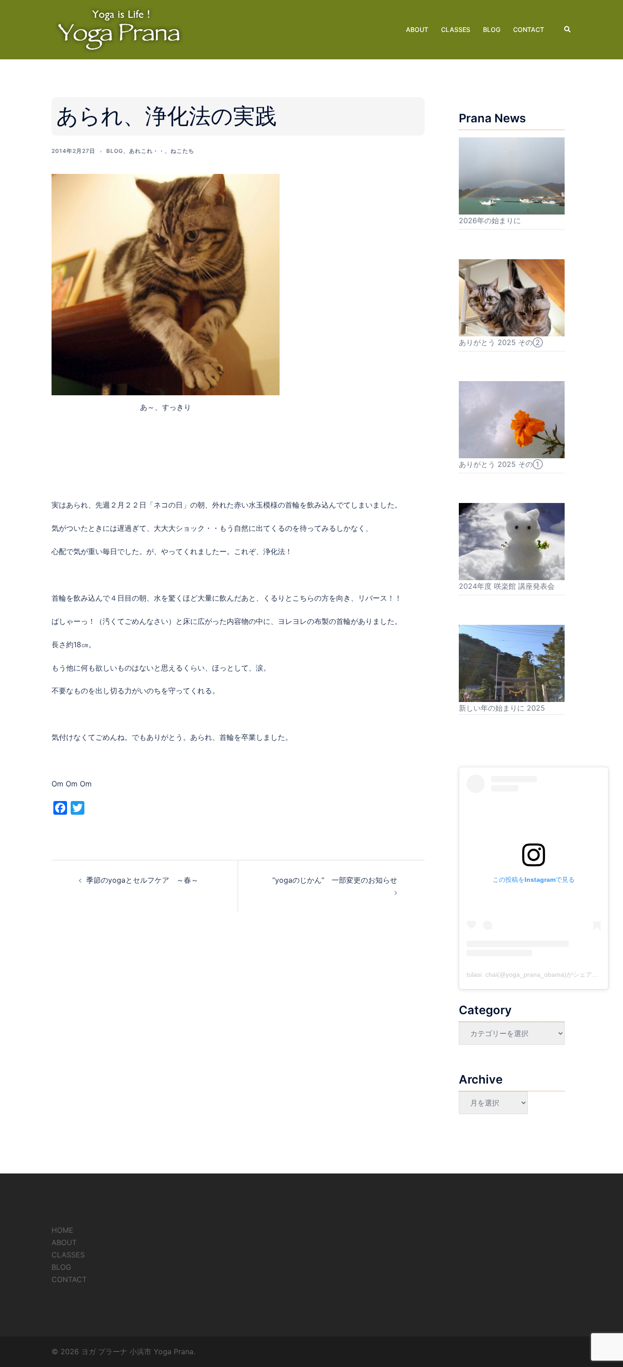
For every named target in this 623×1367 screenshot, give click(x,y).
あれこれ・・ (147, 150)
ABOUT (417, 29)
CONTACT (528, 29)
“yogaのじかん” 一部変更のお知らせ (334, 880)
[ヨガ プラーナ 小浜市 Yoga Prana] (120, 28)
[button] (567, 29)
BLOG (491, 29)
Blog (114, 150)
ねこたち (182, 150)
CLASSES (455, 29)
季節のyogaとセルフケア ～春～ (146, 880)
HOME (62, 1230)
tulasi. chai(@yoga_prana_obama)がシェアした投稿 (542, 974)
